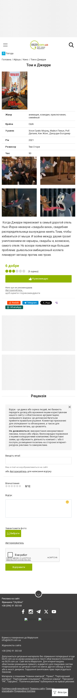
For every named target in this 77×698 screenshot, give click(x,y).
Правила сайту (37, 688)
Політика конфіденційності (15, 688)
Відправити (19, 567)
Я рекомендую (40, 278)
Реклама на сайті (11, 598)
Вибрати (15, 533)
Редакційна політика (24, 691)
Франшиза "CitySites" (12, 602)
